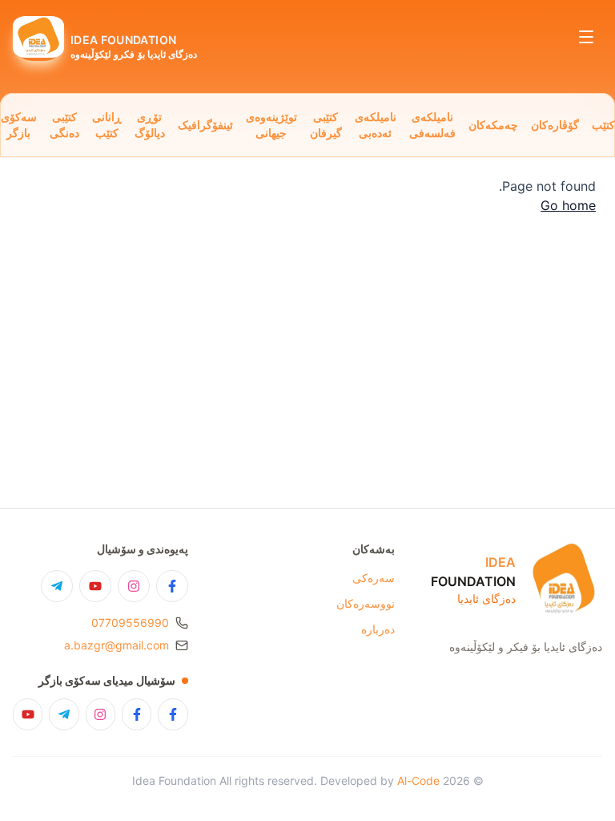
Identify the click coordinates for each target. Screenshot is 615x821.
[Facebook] (172, 586)
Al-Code (418, 780)
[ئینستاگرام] (100, 714)
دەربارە (378, 629)
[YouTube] (95, 586)
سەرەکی (373, 577)
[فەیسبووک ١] (172, 714)
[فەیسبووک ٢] (136, 714)
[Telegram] (57, 586)
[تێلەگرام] (63, 714)
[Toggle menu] (586, 37)
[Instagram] (134, 586)
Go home (568, 205)
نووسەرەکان (365, 603)
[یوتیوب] (27, 714)
